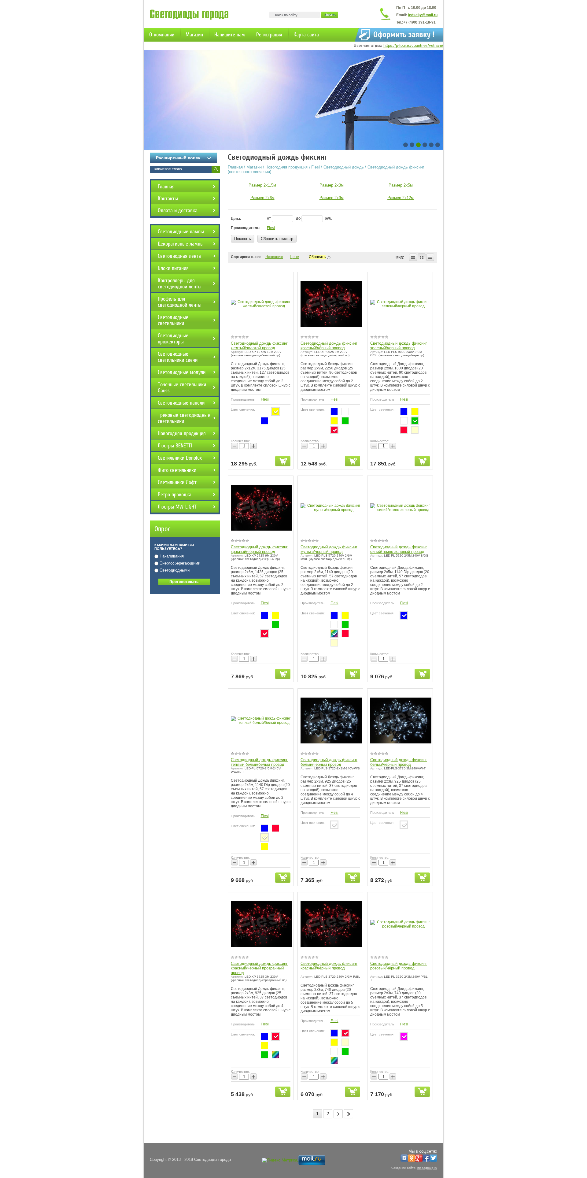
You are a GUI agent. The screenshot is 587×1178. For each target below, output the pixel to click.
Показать (242, 238)
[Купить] (282, 461)
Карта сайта (306, 34)
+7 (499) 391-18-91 (419, 22)
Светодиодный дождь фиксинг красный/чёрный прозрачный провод (259, 968)
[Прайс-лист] (430, 257)
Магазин (194, 34)
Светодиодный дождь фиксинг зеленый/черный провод (398, 345)
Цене (294, 257)
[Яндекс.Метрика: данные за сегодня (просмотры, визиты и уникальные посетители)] (279, 1160)
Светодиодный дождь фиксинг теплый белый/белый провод (259, 762)
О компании (161, 34)
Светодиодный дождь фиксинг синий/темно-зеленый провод (398, 549)
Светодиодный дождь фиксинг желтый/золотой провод (259, 345)
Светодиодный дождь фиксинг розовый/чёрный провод (398, 965)
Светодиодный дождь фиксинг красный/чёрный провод (329, 345)
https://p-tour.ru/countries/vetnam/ (413, 45)
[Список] (413, 257)
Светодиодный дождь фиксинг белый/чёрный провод (329, 762)
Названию (274, 257)
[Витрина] (422, 257)
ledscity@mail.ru (422, 15)
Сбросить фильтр (277, 238)
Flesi (271, 228)
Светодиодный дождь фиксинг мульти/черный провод (329, 549)
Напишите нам (229, 34)
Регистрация (269, 34)
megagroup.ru (427, 1167)
